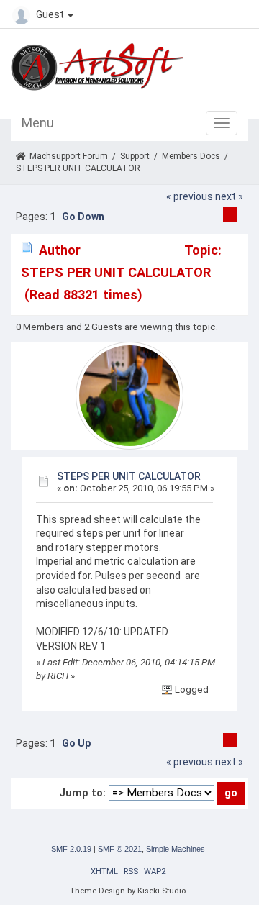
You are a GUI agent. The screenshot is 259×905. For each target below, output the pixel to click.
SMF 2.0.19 (71, 849)
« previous (189, 196)
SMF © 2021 (120, 849)
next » (229, 196)
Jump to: (82, 792)
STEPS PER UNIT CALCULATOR (129, 476)
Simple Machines (175, 849)
